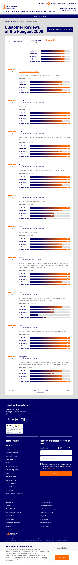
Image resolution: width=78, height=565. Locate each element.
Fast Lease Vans (11, 463)
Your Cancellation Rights (13, 512)
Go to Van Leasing (11, 483)
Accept (63, 558)
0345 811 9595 (68, 8)
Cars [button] (3, 11)
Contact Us (9, 490)
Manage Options (62, 548)
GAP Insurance (44, 526)
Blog (7, 473)
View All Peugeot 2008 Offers (61, 29)
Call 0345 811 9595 (12, 410)
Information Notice (45, 522)
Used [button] (15, 11)
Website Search (10, 487)
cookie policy (9, 560)
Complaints (43, 516)
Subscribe (55, 473)
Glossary (8, 526)
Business (42, 3)
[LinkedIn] (12, 419)
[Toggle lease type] (48, 3)
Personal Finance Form (46, 502)
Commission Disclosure (13, 522)
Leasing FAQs (10, 502)
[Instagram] (21, 419)
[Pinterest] (26, 419)
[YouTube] (17, 419)
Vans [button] (9, 11)
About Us (9, 445)
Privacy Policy (51, 468)
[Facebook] (8, 419)
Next (67, 390)
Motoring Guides (11, 476)
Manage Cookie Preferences (14, 494)
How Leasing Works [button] (39, 11)
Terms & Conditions (12, 509)
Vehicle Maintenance (12, 466)
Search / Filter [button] (39, 16)
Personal (53, 3)
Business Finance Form (46, 505)
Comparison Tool (11, 480)
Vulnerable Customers (46, 512)
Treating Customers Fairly (47, 509)
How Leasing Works (12, 470)
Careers (8, 505)
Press (8, 449)
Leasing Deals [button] (25, 11)
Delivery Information (12, 452)
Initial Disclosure (44, 519)
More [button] (50, 11)
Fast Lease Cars (11, 459)
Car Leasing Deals (11, 456)
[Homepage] (10, 6)
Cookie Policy (10, 519)
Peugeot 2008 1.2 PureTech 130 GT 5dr (29, 72)
